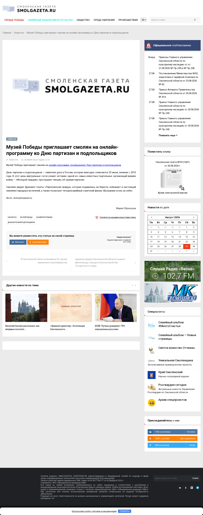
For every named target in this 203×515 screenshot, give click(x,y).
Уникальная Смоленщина (175, 360)
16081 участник (175, 438)
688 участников (175, 445)
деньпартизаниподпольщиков (21, 222)
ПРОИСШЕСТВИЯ (128, 20)
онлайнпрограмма (44, 217)
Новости (19, 32)
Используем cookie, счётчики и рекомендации (94, 511)
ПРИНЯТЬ (125, 511)
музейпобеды (26, 217)
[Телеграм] (197, 487)
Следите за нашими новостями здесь (118, 217)
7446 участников (175, 432)
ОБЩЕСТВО (83, 20)
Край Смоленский (170, 372)
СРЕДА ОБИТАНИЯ (104, 20)
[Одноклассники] (186, 487)
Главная (6, 32)
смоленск (12, 217)
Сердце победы (14, 20)
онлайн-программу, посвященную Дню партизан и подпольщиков (85, 165)
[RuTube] (191, 487)
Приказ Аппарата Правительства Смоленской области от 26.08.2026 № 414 (178, 93)
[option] (26, 314)
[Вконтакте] (180, 487)
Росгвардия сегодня (172, 384)
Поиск (195, 478)
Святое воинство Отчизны (176, 347)
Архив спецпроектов (172, 399)
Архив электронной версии (172, 192)
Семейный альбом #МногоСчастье (50, 20)
